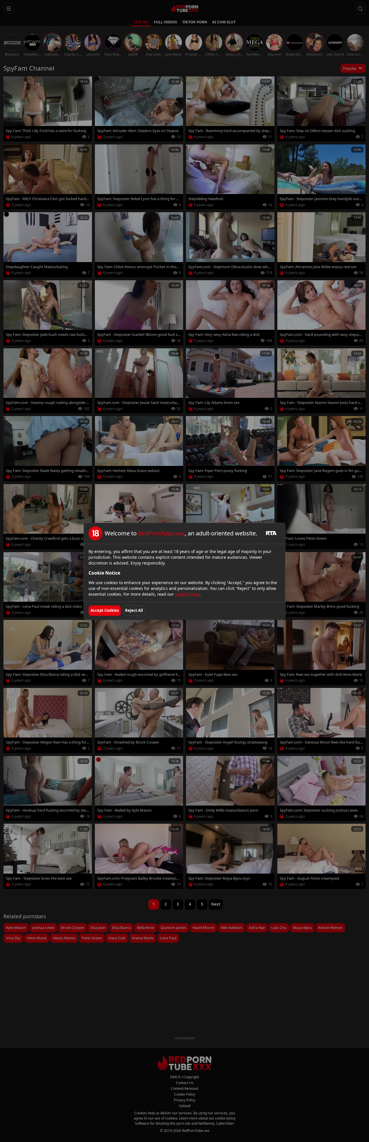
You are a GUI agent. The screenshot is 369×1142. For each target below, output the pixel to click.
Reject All (134, 610)
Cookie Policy (187, 594)
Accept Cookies (105, 610)
